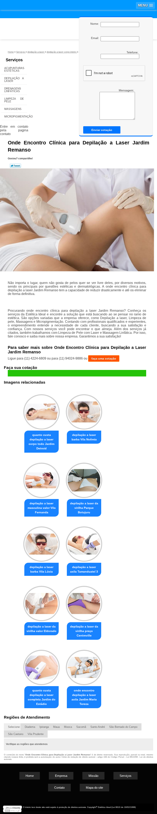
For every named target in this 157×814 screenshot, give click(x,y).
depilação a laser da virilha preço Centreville (84, 631)
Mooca (68, 726)
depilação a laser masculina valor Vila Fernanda (42, 508)
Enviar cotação (101, 130)
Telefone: (133, 52)
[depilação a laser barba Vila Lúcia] (41, 542)
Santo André (97, 726)
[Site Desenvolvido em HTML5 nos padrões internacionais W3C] (12, 810)
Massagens (12, 109)
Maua (56, 726)
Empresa (61, 775)
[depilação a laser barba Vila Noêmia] (84, 410)
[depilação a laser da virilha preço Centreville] (84, 601)
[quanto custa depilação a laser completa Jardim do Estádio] (41, 665)
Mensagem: (116, 104)
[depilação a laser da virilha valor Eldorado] (41, 601)
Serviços (14, 60)
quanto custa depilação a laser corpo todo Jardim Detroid (41, 441)
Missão (93, 775)
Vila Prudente (36, 734)
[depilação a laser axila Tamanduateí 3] (84, 542)
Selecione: (14, 726)
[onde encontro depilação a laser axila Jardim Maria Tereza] (84, 665)
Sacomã (81, 726)
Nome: (95, 23)
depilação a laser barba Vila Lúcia (41, 569)
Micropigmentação (15, 116)
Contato (59, 787)
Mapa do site (94, 787)
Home (30, 775)
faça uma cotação (103, 358)
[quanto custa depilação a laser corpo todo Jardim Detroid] (41, 410)
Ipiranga (44, 726)
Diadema (30, 726)
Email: (96, 38)
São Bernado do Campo (123, 726)
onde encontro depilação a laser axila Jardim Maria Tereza (84, 697)
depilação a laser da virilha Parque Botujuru (84, 508)
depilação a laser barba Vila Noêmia (84, 437)
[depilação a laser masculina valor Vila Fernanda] (41, 478)
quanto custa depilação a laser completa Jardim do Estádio (41, 697)
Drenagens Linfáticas (12, 90)
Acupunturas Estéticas (14, 69)
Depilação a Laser (14, 80)
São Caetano (15, 734)
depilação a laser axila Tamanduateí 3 (84, 569)
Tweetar (15, 166)
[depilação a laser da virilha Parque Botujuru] (84, 478)
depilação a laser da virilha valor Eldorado (41, 629)
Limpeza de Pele (14, 100)
